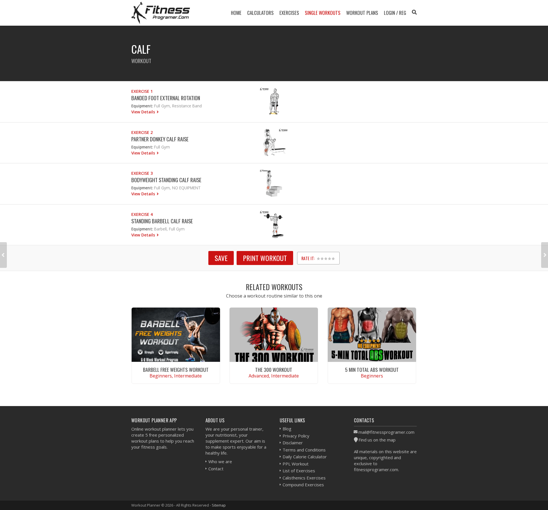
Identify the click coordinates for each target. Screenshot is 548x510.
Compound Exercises (303, 484)
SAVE (221, 258)
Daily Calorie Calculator (305, 456)
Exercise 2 (142, 132)
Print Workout (265, 258)
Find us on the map (377, 440)
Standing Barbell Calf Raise (162, 221)
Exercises (289, 12)
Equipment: (142, 106)
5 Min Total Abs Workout (372, 369)
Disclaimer (293, 442)
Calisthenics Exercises (304, 478)
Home (236, 12)
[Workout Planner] (160, 12)
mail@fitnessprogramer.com (386, 432)
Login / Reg (395, 12)
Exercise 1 (142, 91)
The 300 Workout (273, 369)
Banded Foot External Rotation (165, 98)
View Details (143, 112)
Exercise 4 (142, 214)
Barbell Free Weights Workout (176, 369)
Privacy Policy (296, 436)
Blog (287, 428)
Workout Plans (362, 12)
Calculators (260, 12)
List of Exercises (299, 470)
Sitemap (219, 505)
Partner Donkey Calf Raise (160, 139)
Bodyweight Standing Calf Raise (166, 180)
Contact (215, 468)
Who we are (220, 461)
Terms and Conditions (304, 450)
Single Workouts (323, 12)
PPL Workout (296, 464)
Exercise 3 (142, 173)
